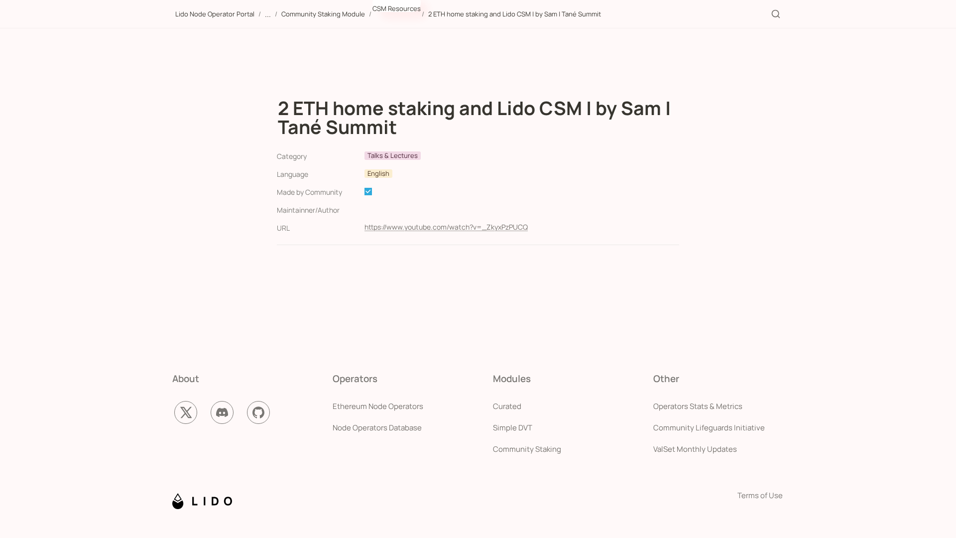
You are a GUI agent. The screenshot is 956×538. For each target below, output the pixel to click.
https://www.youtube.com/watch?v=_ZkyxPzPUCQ (446, 227)
